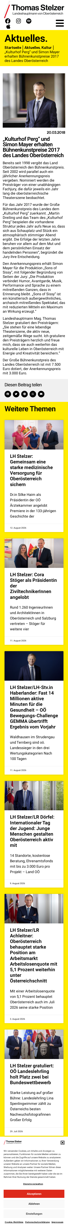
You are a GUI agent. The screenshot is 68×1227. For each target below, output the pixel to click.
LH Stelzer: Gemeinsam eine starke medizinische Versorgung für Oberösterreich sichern (31, 470)
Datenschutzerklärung (37, 1222)
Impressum (57, 1222)
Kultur (47, 47)
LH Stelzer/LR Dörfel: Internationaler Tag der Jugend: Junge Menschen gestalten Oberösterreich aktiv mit (32, 831)
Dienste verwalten (33, 1184)
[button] (62, 1142)
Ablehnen (34, 1204)
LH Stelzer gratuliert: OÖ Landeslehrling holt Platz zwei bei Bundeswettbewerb (32, 1074)
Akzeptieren (34, 1194)
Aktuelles (32, 47)
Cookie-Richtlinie (14, 1222)
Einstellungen (34, 1214)
